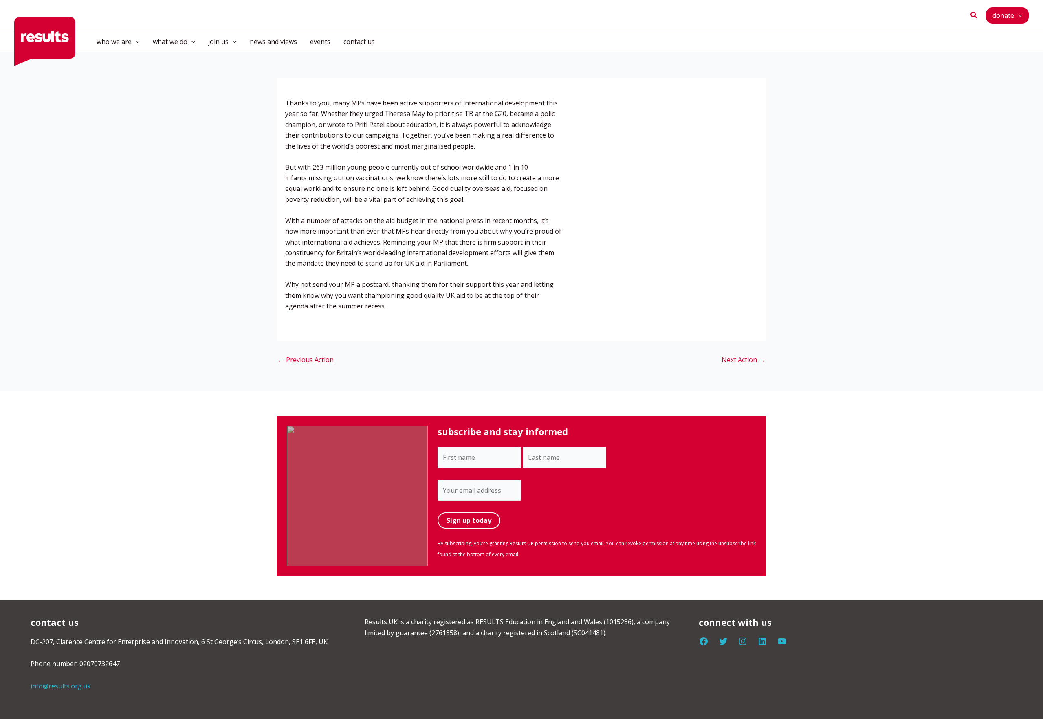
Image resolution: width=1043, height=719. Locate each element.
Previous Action (306, 359)
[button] (974, 15)
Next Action (743, 359)
